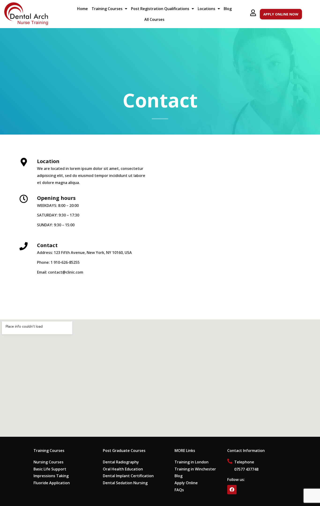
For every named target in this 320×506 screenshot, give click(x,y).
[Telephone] (229, 461)
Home (82, 8)
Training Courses (107, 8)
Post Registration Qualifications (160, 8)
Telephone (244, 462)
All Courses (154, 19)
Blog (228, 8)
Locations (206, 8)
